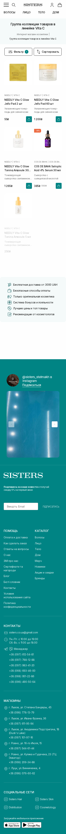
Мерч (38, 560)
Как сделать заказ (15, 543)
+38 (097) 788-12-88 (22, 659)
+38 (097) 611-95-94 (21, 723)
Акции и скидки (44, 572)
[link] (59, 4)
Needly (8, 95)
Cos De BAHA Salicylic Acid (55, 162)
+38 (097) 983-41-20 (21, 665)
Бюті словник (12, 581)
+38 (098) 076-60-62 (22, 773)
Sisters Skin (47, 799)
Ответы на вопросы (16, 549)
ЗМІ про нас (11, 560)
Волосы (39, 537)
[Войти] (52, 4)
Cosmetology (48, 807)
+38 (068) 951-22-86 (21, 676)
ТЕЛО (41, 12)
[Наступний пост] (55, 424)
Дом (38, 554)
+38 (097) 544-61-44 (21, 748)
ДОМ (55, 12)
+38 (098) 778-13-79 (21, 712)
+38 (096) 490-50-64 (22, 681)
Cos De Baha (40, 162)
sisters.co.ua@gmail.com (23, 632)
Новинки (40, 566)
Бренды (40, 578)
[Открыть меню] (6, 4)
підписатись (51, 506)
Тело (38, 549)
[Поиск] (13, 4)
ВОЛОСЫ (9, 12)
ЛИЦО (26, 12)
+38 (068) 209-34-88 (22, 762)
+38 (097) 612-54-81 (21, 654)
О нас (7, 554)
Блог (6, 576)
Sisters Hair (15, 799)
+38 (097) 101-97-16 (21, 737)
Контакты (10, 587)
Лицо (38, 543)
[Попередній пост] (11, 424)
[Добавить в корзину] (29, 119)
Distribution (15, 807)
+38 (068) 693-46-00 (22, 670)
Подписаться (31, 385)
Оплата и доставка (16, 537)
